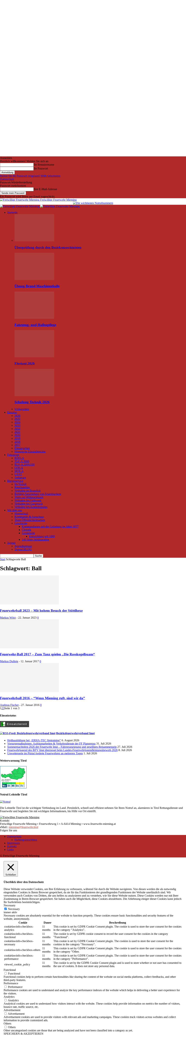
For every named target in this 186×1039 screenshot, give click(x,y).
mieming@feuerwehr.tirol (23, 827)
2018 (17, 441)
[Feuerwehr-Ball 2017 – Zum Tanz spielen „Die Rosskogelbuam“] (29, 647)
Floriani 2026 (25, 363)
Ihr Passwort (41, 168)
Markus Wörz (8, 617)
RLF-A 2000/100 (25, 464)
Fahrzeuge (13, 454)
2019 (17, 438)
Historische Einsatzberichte (30, 451)
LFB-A (19, 467)
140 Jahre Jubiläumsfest (35, 539)
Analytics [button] (9, 996)
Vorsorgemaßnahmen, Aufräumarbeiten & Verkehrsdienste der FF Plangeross (51, 743)
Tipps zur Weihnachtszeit (29, 497)
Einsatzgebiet (22, 448)
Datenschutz (7, 179)
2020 (17, 435)
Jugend (11, 542)
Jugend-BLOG (23, 549)
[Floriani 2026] (34, 356)
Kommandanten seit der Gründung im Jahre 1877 (50, 526)
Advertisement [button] (12, 1010)
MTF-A (19, 471)
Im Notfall (20, 484)
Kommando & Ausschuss (29, 516)
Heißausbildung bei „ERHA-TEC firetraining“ (34, 740)
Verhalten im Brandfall (28, 490)
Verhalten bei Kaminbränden (31, 506)
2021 (17, 431)
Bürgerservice (15, 480)
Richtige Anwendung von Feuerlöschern (38, 493)
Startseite (12, 212)
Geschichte (21, 523)
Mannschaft (21, 513)
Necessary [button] (9, 905)
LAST (18, 474)
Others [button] (7, 1023)
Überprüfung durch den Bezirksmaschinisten (48, 247)
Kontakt (12, 846)
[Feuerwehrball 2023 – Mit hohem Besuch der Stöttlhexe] (29, 603)
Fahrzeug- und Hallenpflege (35, 325)
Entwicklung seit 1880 (42, 536)
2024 (17, 422)
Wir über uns (14, 510)
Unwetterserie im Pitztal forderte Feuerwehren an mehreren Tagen (45, 753)
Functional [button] (10, 969)
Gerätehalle (28, 533)
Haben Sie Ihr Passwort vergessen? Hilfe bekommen (30, 175)
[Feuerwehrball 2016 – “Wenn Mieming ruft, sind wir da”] (29, 691)
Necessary (14, 909)
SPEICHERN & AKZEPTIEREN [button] (23, 1033)
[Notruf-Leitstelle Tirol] (5, 801)
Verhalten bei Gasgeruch (29, 503)
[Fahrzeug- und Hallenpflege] (34, 317)
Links (10, 849)
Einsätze (12, 412)
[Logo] (20, 206)
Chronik (26, 529)
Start (2, 559)
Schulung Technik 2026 (32, 402)
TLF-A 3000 (22, 461)
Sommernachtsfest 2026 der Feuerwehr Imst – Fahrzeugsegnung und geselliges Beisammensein (62, 746)
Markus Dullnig (9, 661)
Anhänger (20, 477)
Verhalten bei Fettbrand (28, 500)
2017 (17, 444)
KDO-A (19, 458)
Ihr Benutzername (44, 164)
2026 (17, 415)
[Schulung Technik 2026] (34, 395)
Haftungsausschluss (26, 839)
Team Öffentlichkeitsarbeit (30, 519)
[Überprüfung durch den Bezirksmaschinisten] (34, 240)
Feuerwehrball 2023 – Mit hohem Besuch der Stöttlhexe (41, 610)
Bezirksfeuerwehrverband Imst (75, 733)
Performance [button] (11, 983)
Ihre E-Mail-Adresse (45, 189)
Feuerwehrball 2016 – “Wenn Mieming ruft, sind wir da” (42, 698)
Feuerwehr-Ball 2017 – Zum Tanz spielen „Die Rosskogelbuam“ (47, 654)
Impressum (13, 843)
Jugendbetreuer (23, 546)
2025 (17, 418)
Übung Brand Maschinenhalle (37, 286)
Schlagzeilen (22, 409)
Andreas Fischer (9, 704)
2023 (17, 425)
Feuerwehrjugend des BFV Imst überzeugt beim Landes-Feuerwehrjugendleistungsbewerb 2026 (62, 750)
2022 (17, 428)
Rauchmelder (22, 487)
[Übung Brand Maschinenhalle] (34, 278)
